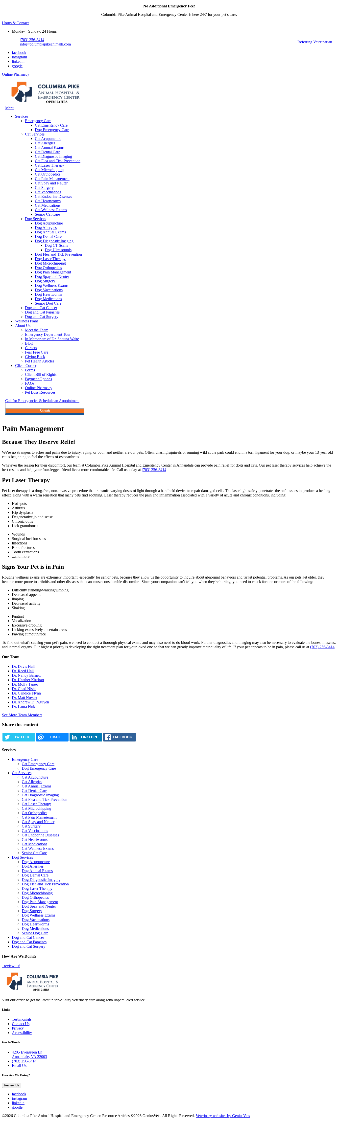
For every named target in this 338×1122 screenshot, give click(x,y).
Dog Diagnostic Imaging (54, 241)
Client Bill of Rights (40, 374)
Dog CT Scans (56, 245)
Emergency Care (38, 121)
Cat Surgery (44, 187)
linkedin (18, 61)
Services (21, 116)
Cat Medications (47, 205)
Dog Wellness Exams (51, 285)
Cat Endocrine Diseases (53, 196)
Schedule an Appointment (59, 401)
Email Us (19, 1065)
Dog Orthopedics (48, 268)
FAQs (29, 383)
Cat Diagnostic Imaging (53, 156)
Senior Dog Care (48, 303)
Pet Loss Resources (40, 392)
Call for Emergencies (22, 401)
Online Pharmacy (15, 74)
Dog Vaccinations (49, 290)
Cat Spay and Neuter (51, 183)
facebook (19, 52)
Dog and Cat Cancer (41, 308)
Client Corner (25, 365)
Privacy (18, 1028)
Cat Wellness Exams (51, 210)
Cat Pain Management (52, 179)
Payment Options (38, 379)
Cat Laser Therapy (49, 165)
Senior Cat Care (47, 214)
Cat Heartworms (48, 201)
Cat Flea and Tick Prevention (57, 161)
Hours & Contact (15, 23)
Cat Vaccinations (48, 192)
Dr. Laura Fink (23, 706)
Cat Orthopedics (47, 174)
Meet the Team (36, 330)
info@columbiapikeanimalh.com (45, 44)
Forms (30, 370)
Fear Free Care (36, 352)
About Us (22, 325)
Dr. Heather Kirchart (28, 680)
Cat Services (35, 134)
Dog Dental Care (48, 236)
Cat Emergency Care (51, 125)
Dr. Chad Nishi (24, 689)
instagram (19, 57)
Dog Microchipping (50, 263)
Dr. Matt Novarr (24, 698)
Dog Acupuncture (49, 223)
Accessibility (22, 1033)
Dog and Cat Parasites (42, 312)
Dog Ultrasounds (58, 250)
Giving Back (35, 357)
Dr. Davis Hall (23, 666)
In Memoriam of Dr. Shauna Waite (52, 339)
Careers (31, 348)
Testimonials (21, 1019)
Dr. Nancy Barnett (26, 675)
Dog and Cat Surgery (41, 316)
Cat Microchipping (49, 170)
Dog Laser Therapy (50, 259)
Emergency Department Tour (48, 334)
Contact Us (20, 1024)
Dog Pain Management (53, 272)
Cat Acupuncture (48, 138)
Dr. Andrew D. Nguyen (30, 702)
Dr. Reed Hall (23, 671)
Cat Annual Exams (49, 147)
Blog (29, 343)
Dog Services (35, 219)
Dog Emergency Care (52, 130)
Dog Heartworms (48, 294)
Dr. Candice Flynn (26, 693)
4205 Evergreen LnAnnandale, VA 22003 (29, 1054)
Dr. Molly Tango (25, 684)
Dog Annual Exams (50, 232)
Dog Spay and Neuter (52, 276)
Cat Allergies (45, 143)
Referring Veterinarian (314, 42)
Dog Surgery (45, 281)
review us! (11, 966)
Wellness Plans (26, 321)
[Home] (46, 103)
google (17, 66)
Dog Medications (48, 299)
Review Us (11, 1085)
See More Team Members (22, 715)
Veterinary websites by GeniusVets (223, 1116)
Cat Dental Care (47, 152)
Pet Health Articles (39, 361)
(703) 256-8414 (32, 40)
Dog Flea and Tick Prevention (58, 254)
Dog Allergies (46, 227)
